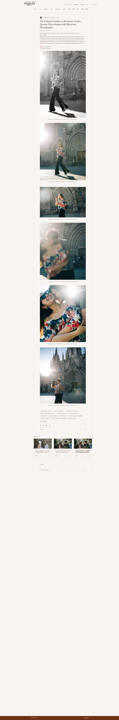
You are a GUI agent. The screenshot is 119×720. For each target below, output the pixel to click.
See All (90, 436)
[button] (82, 5)
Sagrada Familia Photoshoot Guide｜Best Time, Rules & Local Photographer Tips (62, 451)
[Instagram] (94, 4)
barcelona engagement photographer (58, 418)
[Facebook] (92, 4)
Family (51, 9)
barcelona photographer (59, 411)
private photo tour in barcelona (72, 411)
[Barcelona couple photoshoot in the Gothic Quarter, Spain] (43, 444)
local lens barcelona (63, 415)
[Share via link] (49, 425)
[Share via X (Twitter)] (43, 425)
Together (46, 9)
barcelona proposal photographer (75, 415)
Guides (64, 9)
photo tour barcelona (74, 413)
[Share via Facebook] (40, 425)
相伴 (74, 9)
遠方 (82, 9)
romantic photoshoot (53, 415)
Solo (41, 9)
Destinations (57, 9)
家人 (78, 9)
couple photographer (45, 418)
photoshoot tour (44, 415)
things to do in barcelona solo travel (48, 413)
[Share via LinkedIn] (46, 425)
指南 (87, 9)
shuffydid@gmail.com (34, 717)
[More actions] (85, 17)
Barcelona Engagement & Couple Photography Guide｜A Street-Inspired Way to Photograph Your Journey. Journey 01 (42, 451)
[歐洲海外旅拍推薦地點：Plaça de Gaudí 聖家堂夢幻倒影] (83, 444)
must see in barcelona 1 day (62, 413)
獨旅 (69, 9)
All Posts (35, 9)
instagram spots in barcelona (46, 411)
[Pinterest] (96, 4)
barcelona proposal (72, 418)
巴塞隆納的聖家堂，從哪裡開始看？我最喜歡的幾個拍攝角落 (82, 451)
